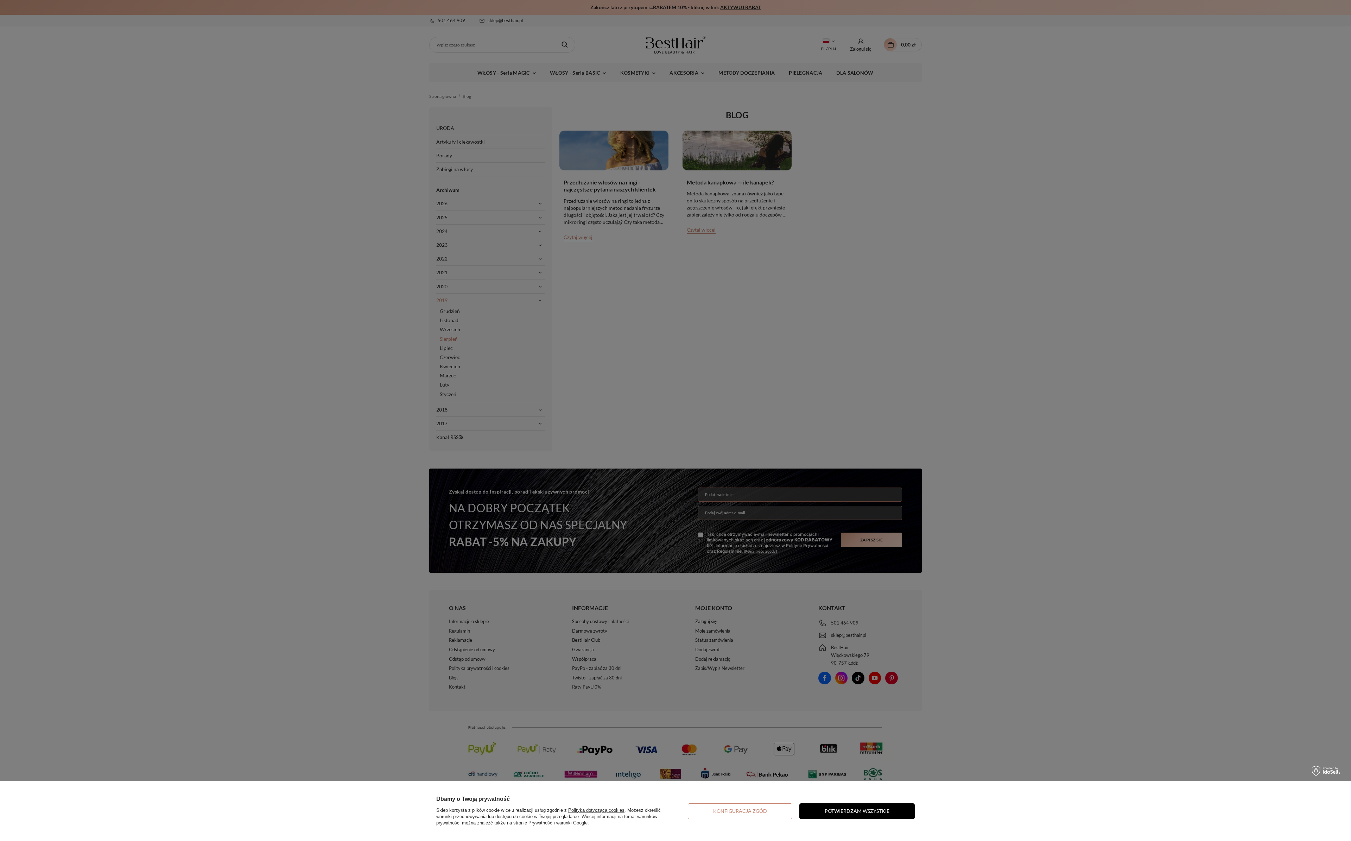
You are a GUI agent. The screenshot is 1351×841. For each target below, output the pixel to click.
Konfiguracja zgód (740, 811)
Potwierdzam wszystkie (857, 811)
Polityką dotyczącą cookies (596, 810)
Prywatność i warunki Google (558, 823)
